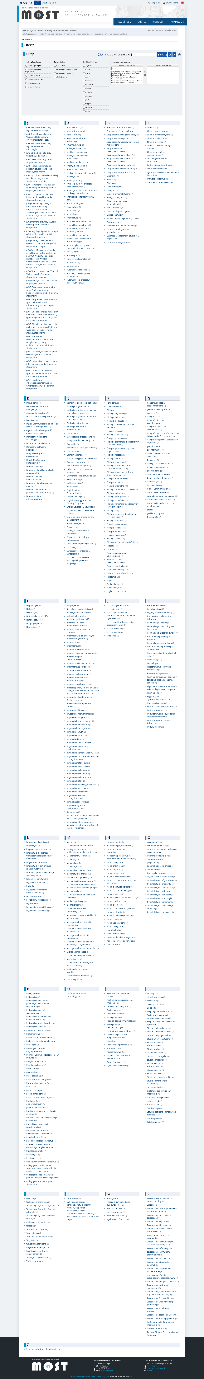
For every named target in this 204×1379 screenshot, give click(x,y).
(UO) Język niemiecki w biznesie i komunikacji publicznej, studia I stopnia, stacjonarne (41, 187)
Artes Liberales (75, 251)
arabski (87, 69)
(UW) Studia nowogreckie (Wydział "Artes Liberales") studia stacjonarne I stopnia (42, 274)
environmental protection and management (81, 518)
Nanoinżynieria (115, 842)
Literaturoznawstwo (37, 879)
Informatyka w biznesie (79, 684)
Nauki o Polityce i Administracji (122, 897)
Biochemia (113, 176)
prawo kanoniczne (36, 1093)
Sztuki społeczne (156, 1118)
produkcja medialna (37, 1107)
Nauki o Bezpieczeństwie (120, 876)
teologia (31, 1225)
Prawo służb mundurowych (40, 1097)
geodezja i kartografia (158, 409)
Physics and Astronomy (38, 1030)
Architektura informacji (79, 221)
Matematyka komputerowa (80, 870)
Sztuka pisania (155, 1104)
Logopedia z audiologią (38, 910)
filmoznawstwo (115, 406)
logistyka (32, 886)
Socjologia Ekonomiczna (159, 1011)
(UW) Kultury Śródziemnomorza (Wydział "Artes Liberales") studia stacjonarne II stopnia (41, 243)
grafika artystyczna (157, 513)
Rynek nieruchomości (118, 1065)
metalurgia (73, 918)
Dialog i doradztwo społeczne (41, 416)
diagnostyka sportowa (37, 413)
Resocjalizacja (114, 1017)
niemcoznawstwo (116, 933)
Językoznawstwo (116, 628)
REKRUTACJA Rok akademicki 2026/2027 (86, 13)
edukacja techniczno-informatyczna (76, 428)
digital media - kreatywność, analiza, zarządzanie (39, 431)
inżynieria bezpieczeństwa (80, 721)
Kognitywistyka (155, 609)
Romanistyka (114, 1048)
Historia (31, 609)
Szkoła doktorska (34, 87)
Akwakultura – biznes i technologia (77, 140)
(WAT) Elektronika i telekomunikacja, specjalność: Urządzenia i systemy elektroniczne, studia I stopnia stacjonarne (40, 342)
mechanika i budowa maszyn (81, 881)
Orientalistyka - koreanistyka (161, 902)
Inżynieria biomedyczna (79, 724)
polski (87, 100)
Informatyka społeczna (78, 666)
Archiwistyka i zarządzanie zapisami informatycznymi (80, 246)
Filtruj (163, 54)
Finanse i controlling (117, 566)
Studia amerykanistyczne (160, 1039)
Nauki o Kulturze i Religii (119, 890)
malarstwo (73, 842)
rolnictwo (112, 1041)
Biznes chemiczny (116, 214)
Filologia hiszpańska (117, 454)
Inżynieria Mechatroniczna (80, 777)
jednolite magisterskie (35, 79)
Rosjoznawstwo (115, 1052)
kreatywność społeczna (159, 673)
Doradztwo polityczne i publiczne (36, 448)
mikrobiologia (74, 959)
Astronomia (73, 262)
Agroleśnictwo (74, 134)
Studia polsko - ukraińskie (160, 1077)
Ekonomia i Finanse (77, 454)
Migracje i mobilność (78, 951)
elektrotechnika (75, 483)
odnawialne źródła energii (160, 866)
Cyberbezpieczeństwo (158, 168)
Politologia (33, 1044)
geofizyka (152, 413)
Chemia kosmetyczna (158, 131)
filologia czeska (115, 431)
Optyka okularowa (156, 873)
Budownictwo (114, 222)
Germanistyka (155, 485)
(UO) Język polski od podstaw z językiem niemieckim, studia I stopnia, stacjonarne (40, 197)
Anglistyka (73, 176)
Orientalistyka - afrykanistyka (162, 880)
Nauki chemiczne (116, 866)
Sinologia (152, 993)
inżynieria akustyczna (78, 717)
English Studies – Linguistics (81, 506)
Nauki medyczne (116, 873)
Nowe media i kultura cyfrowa (122, 937)
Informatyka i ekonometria (80, 663)
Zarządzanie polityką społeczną (163, 1281)
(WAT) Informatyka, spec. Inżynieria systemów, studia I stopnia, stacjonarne (42, 354)
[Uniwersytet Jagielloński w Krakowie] (127, 83)
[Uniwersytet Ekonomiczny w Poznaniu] (127, 77)
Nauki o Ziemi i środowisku (120, 915)
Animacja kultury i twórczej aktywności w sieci (79, 185)
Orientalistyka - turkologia (160, 912)
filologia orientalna (117, 486)
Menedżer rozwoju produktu (81, 915)
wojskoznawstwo (116, 1212)
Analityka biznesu (76, 148)
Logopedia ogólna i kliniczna (40, 907)
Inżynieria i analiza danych (80, 742)
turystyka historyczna (37, 1243)
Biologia (112, 190)
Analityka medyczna (77, 162)
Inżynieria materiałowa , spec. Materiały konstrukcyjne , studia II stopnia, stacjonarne (82, 825)
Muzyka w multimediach (79, 975)
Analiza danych (75, 169)
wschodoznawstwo (117, 1215)
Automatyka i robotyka (78, 269)
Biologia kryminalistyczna (120, 194)
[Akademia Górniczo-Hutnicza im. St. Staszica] (127, 71)
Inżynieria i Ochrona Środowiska (83, 752)
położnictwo (33, 1072)
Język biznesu (114, 609)
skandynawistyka (156, 997)
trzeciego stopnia (34, 83)
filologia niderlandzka (118, 478)
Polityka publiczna (36, 1061)
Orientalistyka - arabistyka (160, 884)
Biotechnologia (115, 207)
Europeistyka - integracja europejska (78, 552)
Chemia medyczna (157, 138)
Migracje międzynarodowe (80, 955)
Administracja (75, 127)
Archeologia (74, 210)
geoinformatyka (155, 449)
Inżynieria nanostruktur (79, 788)
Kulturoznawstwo (157, 710)
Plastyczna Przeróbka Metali (40, 1037)
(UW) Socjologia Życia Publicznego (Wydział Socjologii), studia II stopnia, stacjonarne (42, 234)
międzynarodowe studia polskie (83, 948)
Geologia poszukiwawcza (160, 463)
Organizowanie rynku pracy (161, 876)
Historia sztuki (34, 619)
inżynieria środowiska (78, 801)
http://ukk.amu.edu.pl (109, 1370)
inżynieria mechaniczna (79, 770)
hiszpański (89, 84)
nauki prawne (113, 944)
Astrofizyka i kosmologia (79, 259)
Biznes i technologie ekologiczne (123, 218)
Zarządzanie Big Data (158, 1221)
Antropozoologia (75, 203)
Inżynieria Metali (76, 781)
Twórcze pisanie (35, 1261)
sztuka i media (155, 1101)
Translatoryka (33, 1233)
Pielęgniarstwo (34, 1034)
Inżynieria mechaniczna (79, 773)
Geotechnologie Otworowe (160, 478)
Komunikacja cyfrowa (158, 622)
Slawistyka (153, 1000)
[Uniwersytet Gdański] (127, 79)
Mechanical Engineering (79, 877)
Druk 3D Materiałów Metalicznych (35, 461)
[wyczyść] (174, 54)
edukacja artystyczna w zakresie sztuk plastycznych (81, 411)
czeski (87, 77)
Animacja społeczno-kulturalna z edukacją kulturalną (82, 192)
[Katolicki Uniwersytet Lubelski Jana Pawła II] (127, 73)
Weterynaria (114, 1198)
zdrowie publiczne (157, 1328)
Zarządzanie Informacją (159, 1248)
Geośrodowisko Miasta (159, 474)
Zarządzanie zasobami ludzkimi (163, 1314)
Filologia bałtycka (116, 417)
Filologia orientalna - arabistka (122, 489)
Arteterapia (73, 255)
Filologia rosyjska (116, 510)
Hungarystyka (34, 623)
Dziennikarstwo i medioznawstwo (35, 478)
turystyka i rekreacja (37, 1247)
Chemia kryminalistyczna (160, 134)
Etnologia (72, 527)
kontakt (150, 1370)
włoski (87, 111)
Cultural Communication (159, 165)
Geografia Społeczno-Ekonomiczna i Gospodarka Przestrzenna (163, 434)
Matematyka (74, 863)
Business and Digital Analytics (122, 225)
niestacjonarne (61, 77)
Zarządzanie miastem (158, 1258)
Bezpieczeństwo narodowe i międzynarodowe (120, 160)
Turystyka (32, 1240)
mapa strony (152, 1366)
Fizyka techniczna (116, 591)
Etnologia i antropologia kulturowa (78, 532)
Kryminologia (154, 693)
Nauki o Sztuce (115, 904)
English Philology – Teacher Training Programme (79, 501)
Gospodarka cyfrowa (158, 492)
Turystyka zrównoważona (39, 1257)
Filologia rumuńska (117, 520)
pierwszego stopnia (34, 65)
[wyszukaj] (129, 54)
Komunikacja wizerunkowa (160, 643)
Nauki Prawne (114, 919)
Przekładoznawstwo (36, 1151)
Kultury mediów (155, 726)
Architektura (74, 217)
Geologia (153, 460)
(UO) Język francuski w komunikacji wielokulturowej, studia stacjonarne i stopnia (42, 178)
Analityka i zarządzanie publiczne (77, 157)
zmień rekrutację (157, 30)
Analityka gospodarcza (78, 152)
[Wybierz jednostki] (145, 72)
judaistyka (113, 635)
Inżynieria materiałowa (78, 763)
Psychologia (33, 1154)
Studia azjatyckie (156, 1049)
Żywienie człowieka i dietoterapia (43, 1349)
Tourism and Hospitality (38, 1229)
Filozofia (112, 545)
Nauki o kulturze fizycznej (120, 886)
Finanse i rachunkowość (120, 573)
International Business (78, 710)
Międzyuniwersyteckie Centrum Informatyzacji (91, 1376)
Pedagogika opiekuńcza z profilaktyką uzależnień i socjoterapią (38, 1003)
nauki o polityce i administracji (121, 941)
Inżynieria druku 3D (77, 735)
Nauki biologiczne (117, 862)
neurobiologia (114, 930)
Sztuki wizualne (155, 1122)
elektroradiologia (76, 479)
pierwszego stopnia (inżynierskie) (33, 70)
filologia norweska (116, 482)
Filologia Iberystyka (117, 458)
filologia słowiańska (117, 524)
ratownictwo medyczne (119, 1006)
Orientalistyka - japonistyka (161, 898)
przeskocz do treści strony (0, 0)
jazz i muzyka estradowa (119, 605)
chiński (87, 73)
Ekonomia (73, 451)
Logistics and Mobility (37, 882)
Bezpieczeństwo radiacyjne (121, 165)
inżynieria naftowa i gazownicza (83, 784)
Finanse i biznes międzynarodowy (116, 561)
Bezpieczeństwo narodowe (121, 155)
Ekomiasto (73, 444)
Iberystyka (73, 605)
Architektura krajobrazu (79, 225)
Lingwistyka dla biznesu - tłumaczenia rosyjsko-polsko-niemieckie (39, 855)
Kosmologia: (154, 663)
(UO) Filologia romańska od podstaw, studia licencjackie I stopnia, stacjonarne (39, 169)
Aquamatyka (74, 207)
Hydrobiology (33, 627)
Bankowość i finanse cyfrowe (121, 131)
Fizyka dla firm (115, 584)
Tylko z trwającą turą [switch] (115, 54)
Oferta (142, 21)
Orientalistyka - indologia (160, 891)
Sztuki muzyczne (156, 1108)
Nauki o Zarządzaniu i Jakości (122, 908)
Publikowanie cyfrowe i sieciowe (42, 1161)
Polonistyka (32, 1068)
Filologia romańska (117, 500)
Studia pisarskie (156, 1073)
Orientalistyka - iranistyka (160, 894)
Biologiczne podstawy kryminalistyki (117, 202)
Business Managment (118, 242)
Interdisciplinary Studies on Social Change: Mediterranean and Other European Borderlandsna (83, 690)
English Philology (76, 496)
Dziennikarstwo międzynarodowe (35, 497)
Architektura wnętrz (77, 235)
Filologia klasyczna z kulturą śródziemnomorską (120, 473)
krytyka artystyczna (157, 703)
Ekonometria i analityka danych (82, 447)
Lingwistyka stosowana (38, 862)
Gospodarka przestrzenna (161, 499)
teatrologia (32, 1198)
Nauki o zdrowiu (116, 912)
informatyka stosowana (79, 670)
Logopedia (33, 903)
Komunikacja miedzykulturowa (162, 632)
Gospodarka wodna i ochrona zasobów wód (160, 504)
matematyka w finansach (79, 873)
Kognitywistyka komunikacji (161, 612)
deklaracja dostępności (156, 1368)
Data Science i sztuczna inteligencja (37, 408)
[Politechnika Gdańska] (127, 75)
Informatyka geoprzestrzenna (82, 653)
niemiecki (88, 96)
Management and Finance (80, 845)
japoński (88, 88)
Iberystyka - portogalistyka (80, 609)
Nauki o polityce (115, 894)
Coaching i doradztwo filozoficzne (157, 160)
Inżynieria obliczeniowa (79, 791)
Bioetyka (112, 179)
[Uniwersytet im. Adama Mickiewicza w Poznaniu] (127, 81)
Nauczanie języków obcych (120, 845)
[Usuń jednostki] (145, 75)
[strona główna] (23, 39)
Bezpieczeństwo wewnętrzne (122, 168)
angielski (88, 65)
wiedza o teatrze (116, 1208)
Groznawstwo (154, 517)
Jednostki (158, 21)
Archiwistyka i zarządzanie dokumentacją (79, 240)
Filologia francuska (117, 434)
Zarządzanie (154, 1204)
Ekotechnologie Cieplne (79, 465)
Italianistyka (73, 812)
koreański (88, 92)
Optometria (153, 869)
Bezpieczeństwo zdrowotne (121, 172)
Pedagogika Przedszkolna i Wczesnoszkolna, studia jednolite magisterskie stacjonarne (41, 1168)
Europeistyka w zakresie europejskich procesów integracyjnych (78, 560)
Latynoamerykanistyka (38, 842)
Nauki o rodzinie (116, 901)
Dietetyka (32, 420)
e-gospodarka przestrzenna (81, 436)
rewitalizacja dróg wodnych (121, 1031)
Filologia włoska (116, 538)
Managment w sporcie (78, 855)
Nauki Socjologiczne (117, 923)
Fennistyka (113, 402)
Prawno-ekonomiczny (37, 1083)
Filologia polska (116, 493)
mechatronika (74, 891)
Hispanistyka (33, 605)
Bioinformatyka (115, 186)
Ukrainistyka (74, 1198)
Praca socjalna (34, 1075)
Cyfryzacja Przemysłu (158, 178)
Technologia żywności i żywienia (42, 1205)
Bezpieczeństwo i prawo (119, 138)
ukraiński (88, 107)
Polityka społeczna (36, 1065)
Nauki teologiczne (116, 926)
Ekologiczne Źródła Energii (80, 440)
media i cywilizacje (77, 901)
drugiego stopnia (34, 75)
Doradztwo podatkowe (38, 443)
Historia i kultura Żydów (38, 616)
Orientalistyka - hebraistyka (161, 887)
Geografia (153, 416)
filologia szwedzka (116, 527)
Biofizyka (112, 183)
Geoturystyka (154, 481)
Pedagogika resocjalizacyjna (40, 1023)
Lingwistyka (33, 845)
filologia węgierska (117, 535)
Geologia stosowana (157, 467)
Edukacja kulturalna (77, 423)
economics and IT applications (82, 402)
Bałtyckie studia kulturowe (120, 127)
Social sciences (155, 1004)
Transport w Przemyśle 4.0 (39, 1236)
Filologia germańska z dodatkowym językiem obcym (123, 443)
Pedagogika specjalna (38, 1026)
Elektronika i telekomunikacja (81, 475)
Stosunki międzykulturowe (160, 1028)
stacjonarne (60, 65)
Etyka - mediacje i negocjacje (81, 543)
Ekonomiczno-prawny (78, 462)
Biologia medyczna (117, 197)
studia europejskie (157, 1059)
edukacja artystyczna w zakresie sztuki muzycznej (81, 418)
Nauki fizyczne (115, 869)
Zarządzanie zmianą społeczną (162, 1318)
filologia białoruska (117, 421)
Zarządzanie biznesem (159, 1225)
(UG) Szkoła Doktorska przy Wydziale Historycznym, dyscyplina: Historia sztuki (38, 137)
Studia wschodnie (156, 1087)
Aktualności (124, 21)
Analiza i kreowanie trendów (81, 173)
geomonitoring (155, 470)
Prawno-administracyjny (38, 1079)
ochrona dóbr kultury (158, 845)
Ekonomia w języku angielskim (82, 458)
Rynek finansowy (116, 1062)
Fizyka (111, 580)
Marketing (73, 859)
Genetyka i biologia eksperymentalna (156, 404)
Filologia (112, 410)
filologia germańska (118, 438)
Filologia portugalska (118, 496)
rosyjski (88, 104)
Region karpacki (115, 1010)
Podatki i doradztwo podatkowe (42, 1041)
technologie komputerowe (39, 1222)
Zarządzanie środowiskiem (160, 1298)
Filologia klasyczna (117, 462)
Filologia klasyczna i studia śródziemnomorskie (119, 467)
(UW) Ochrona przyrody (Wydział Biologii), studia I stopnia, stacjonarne (41, 224)
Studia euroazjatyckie (158, 1056)
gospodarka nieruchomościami (162, 496)
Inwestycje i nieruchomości (80, 713)
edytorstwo (73, 433)
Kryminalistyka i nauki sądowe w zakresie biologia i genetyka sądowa (162, 680)
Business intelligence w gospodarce (118, 230)
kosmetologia (154, 659)
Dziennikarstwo (34, 466)
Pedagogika (33, 993)
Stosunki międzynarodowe (160, 1031)
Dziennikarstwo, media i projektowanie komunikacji (40, 491)
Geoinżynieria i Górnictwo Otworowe (159, 455)
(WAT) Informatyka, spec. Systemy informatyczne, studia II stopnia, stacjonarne (41, 364)
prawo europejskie (36, 1090)
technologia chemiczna (38, 1202)
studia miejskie (155, 1070)
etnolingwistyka (75, 523)
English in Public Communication (75, 491)
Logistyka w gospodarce (38, 899)
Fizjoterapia (113, 576)
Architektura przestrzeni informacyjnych (78, 230)
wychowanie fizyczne (118, 1219)
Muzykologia (74, 979)
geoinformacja (155, 446)
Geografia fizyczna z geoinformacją (156, 421)
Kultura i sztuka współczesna (162, 706)
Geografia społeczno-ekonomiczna (157, 428)
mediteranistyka (75, 904)
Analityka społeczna (77, 165)
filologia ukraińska (116, 531)
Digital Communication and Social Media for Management (42, 425)
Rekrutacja (177, 21)
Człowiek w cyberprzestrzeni (161, 182)
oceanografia (154, 842)
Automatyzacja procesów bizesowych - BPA (78, 281)
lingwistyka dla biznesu (38, 849)
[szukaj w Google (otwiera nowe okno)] (170, 54)
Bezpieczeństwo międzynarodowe (116, 150)
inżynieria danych (76, 731)
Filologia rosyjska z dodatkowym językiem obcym (121, 515)
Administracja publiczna (79, 131)
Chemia (152, 127)
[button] (21, 2)
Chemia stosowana (157, 142)
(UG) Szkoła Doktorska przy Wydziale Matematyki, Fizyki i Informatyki (39, 146)
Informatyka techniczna (79, 674)
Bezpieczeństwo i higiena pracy (123, 134)
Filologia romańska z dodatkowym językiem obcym (122, 505)
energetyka (73, 486)
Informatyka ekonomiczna (80, 649)
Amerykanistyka (75, 144)
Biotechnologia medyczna (120, 211)
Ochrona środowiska (158, 855)
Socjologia (153, 1007)
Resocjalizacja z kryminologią (121, 1021)
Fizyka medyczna (116, 587)
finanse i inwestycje (117, 569)
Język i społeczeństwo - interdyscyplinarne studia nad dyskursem (121, 615)
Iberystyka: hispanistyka (79, 612)
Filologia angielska (117, 413)
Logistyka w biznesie (37, 896)
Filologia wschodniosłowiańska (122, 542)
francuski (88, 81)
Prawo (31, 1086)
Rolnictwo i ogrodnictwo (119, 1044)
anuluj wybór (171, 30)
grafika (151, 509)
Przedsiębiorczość (36, 1137)
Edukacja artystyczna (78, 406)
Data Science (33, 402)
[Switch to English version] (182, 3)
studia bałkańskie (156, 1052)
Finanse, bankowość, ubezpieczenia (116, 554)
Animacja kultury (76, 180)
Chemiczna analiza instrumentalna (156, 153)
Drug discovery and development (35, 455)
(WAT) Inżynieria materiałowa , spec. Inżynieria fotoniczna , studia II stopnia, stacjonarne (42, 373)
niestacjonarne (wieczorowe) (66, 69)
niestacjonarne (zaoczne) (65, 73)
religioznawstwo (115, 1013)
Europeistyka (74, 547)
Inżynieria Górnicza (77, 739)
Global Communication (159, 488)
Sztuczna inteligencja (158, 1097)
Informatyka (73, 642)
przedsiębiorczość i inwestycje (41, 1140)
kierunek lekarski (156, 605)
